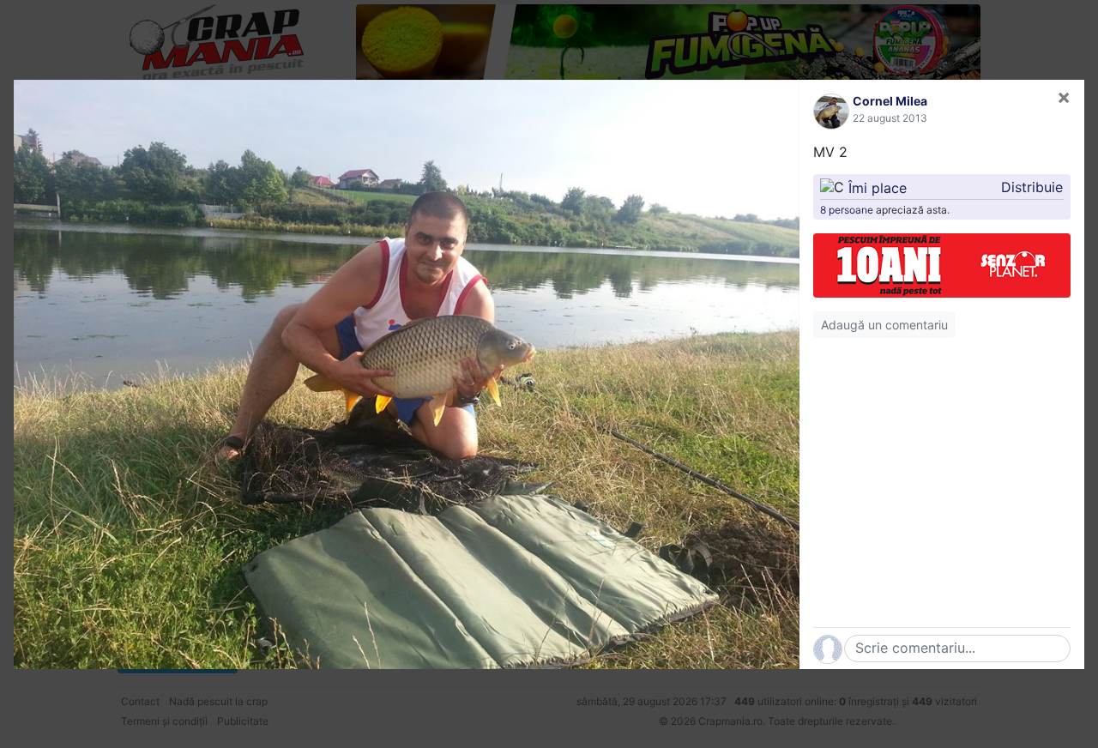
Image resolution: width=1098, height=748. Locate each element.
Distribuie (1032, 187)
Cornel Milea (890, 101)
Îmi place (877, 187)
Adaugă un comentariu (884, 324)
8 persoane (846, 209)
